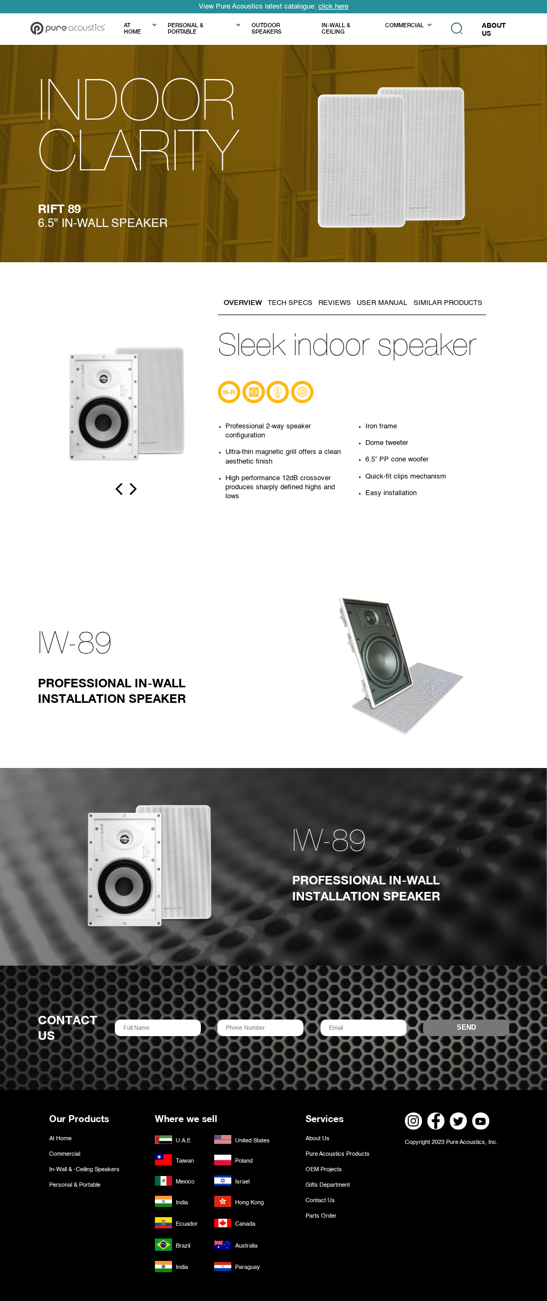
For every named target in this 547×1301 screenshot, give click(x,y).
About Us (318, 1138)
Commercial (64, 1154)
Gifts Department (328, 1185)
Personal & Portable (74, 1185)
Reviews (334, 303)
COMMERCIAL (404, 26)
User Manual (382, 303)
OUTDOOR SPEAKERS (267, 29)
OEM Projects (324, 1169)
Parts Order (321, 1216)
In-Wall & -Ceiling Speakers (84, 1169)
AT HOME (132, 29)
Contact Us (320, 1200)
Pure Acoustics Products (338, 1154)
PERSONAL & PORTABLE (186, 29)
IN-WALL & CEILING (336, 29)
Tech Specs (290, 303)
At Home (60, 1138)
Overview (243, 303)
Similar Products (447, 303)
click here (333, 6)
